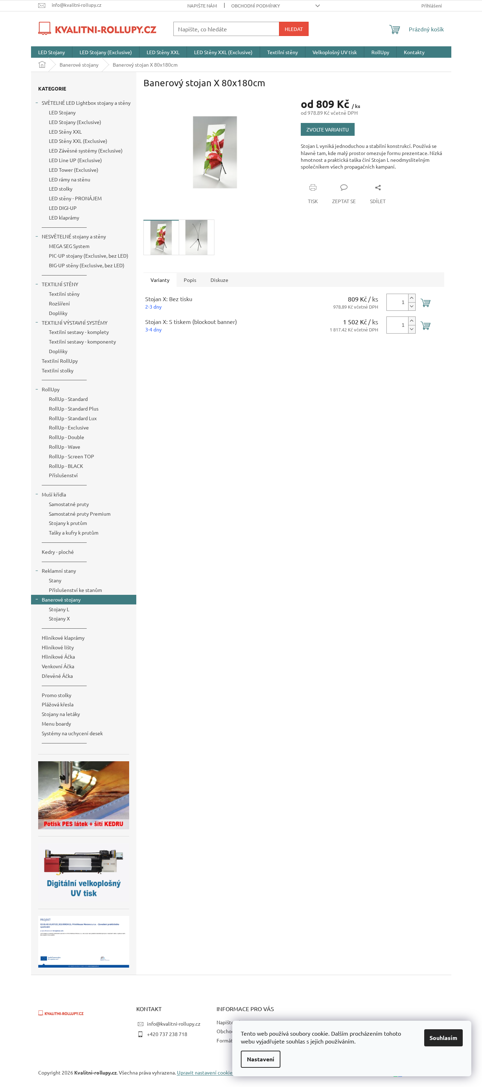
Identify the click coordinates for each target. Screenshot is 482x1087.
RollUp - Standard (68, 399)
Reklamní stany (59, 570)
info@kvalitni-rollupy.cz (174, 1023)
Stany (55, 580)
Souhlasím (443, 1037)
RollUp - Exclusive (69, 427)
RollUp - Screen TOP (71, 456)
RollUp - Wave (64, 446)
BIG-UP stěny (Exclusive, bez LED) (87, 265)
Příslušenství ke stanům (75, 590)
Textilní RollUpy (60, 360)
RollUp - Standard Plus (73, 408)
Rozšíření (59, 303)
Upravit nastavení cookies (206, 1072)
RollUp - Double (66, 437)
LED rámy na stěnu (69, 179)
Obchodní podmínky (255, 5)
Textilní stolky (57, 370)
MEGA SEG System (69, 246)
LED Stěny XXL (65, 131)
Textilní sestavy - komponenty (82, 341)
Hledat (294, 29)
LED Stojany (62, 112)
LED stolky (60, 188)
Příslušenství (63, 475)
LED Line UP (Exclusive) (75, 160)
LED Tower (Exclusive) (73, 169)
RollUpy (51, 389)
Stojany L (59, 609)
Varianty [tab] (160, 280)
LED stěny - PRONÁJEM (75, 198)
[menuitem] (51, 52)
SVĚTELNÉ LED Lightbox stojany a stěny (86, 102)
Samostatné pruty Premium (80, 513)
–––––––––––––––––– (64, 227)
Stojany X (59, 618)
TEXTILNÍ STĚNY (60, 284)
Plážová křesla (57, 704)
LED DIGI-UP (63, 208)
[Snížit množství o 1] (411, 306)
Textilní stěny (64, 293)
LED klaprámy (64, 217)
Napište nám (202, 5)
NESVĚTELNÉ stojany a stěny (74, 236)
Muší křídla (54, 494)
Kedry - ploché (58, 551)
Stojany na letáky (61, 714)
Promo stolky (56, 695)
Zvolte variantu (327, 129)
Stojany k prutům (68, 523)
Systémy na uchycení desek (72, 733)
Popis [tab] (190, 280)
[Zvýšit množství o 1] (411, 298)
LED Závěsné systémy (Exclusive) (86, 150)
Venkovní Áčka (58, 666)
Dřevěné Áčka (57, 676)
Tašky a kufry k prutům (73, 532)
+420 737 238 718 (167, 1034)
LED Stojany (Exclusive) (75, 122)
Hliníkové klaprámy (63, 637)
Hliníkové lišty (58, 647)
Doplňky (58, 313)
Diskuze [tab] (219, 280)
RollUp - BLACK (66, 466)
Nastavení (260, 1059)
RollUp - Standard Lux (73, 418)
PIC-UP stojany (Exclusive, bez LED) (88, 255)
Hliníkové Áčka (58, 656)
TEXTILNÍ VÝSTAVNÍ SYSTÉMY (74, 322)
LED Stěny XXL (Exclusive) (78, 141)
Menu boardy (56, 723)
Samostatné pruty (69, 504)
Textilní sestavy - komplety (79, 332)
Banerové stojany (61, 599)
